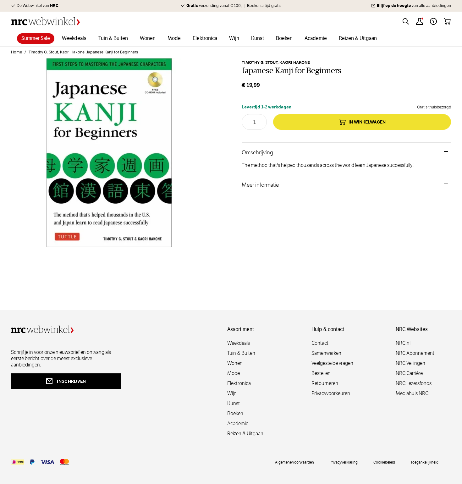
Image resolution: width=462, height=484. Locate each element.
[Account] (419, 21)
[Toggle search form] (406, 21)
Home (16, 52)
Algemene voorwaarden (294, 462)
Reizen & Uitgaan (245, 433)
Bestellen (321, 373)
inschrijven (71, 381)
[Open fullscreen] (109, 156)
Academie (237, 423)
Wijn (232, 393)
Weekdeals (238, 343)
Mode (233, 373)
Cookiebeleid (384, 462)
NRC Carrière (409, 373)
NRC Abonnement (415, 353)
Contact (319, 343)
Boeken (235, 413)
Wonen (235, 363)
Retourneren (324, 383)
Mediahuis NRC (412, 393)
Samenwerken (326, 353)
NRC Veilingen (410, 363)
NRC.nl (403, 343)
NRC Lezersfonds (414, 383)
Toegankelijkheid (424, 462)
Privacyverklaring (343, 462)
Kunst (233, 403)
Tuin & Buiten (241, 353)
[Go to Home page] (45, 21)
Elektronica (239, 383)
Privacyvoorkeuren (330, 393)
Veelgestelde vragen (332, 363)
